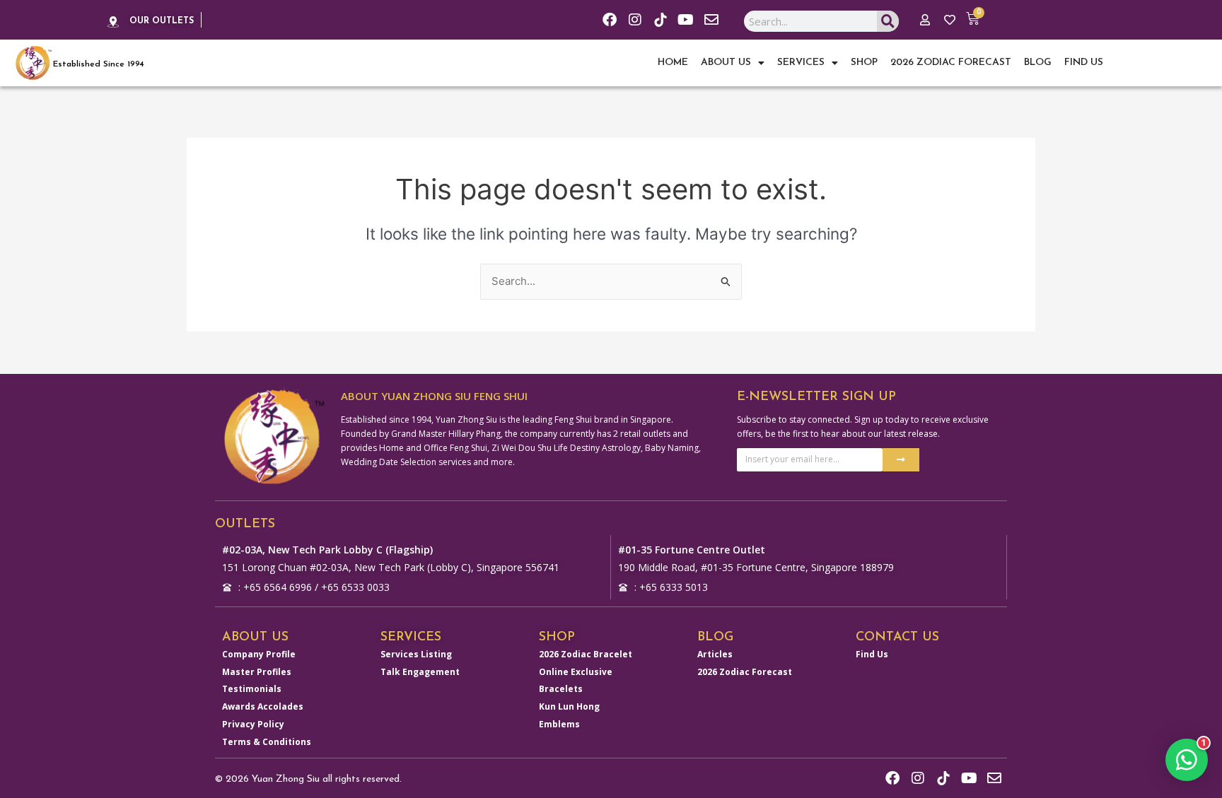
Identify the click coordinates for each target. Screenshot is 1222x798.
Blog (1038, 62)
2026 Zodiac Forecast (950, 62)
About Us (726, 62)
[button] (1186, 760)
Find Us (1083, 62)
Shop (864, 62)
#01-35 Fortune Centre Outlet (691, 549)
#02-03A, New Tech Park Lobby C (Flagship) (327, 549)
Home (673, 62)
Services (801, 62)
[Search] (888, 21)
